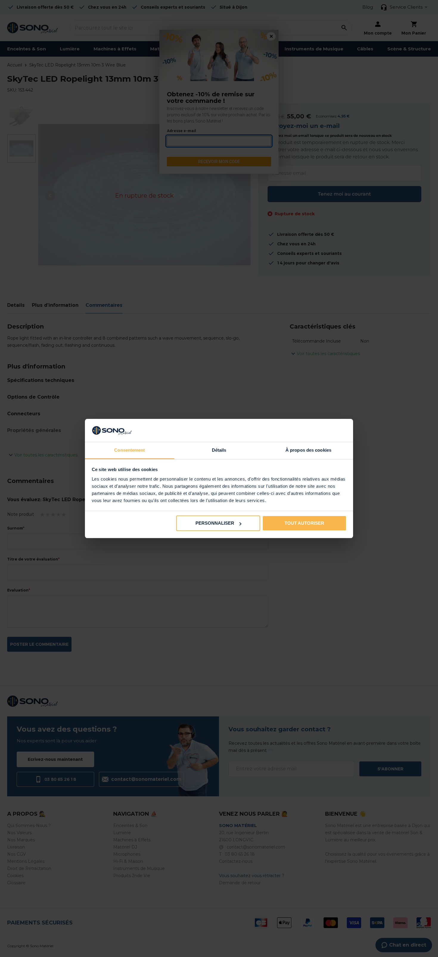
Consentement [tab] (129, 450)
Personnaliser (214, 523)
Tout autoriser (304, 523)
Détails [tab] (219, 450)
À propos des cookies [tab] (308, 450)
